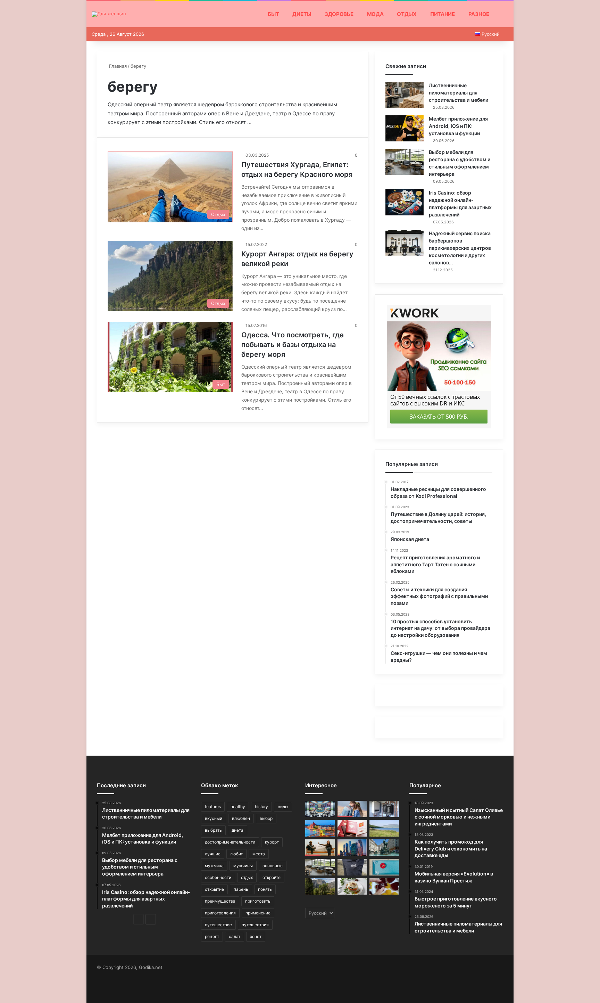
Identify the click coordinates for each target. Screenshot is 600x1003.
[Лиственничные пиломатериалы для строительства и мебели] (404, 95)
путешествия (255, 924)
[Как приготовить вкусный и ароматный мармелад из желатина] (384, 886)
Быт (273, 14)
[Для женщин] (109, 14)
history (261, 806)
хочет (255, 936)
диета (237, 830)
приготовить (257, 901)
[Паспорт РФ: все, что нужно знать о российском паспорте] (352, 828)
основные (272, 865)
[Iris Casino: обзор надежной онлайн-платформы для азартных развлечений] (404, 202)
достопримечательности (230, 842)
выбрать (213, 830)
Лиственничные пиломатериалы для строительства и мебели (458, 92)
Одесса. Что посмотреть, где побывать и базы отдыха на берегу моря (292, 345)
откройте (271, 877)
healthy (238, 806)
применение (257, 912)
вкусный (213, 818)
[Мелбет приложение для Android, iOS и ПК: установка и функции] (404, 128)
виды (283, 806)
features (213, 806)
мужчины (243, 865)
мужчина (214, 865)
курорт (272, 842)
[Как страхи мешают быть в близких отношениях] (320, 847)
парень (241, 889)
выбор (266, 818)
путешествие (218, 924)
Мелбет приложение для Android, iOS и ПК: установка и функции (458, 126)
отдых (247, 877)
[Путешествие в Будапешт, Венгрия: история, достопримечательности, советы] (320, 828)
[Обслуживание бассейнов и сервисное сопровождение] (384, 867)
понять (265, 889)
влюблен (241, 818)
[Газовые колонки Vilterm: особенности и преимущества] (384, 809)
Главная (117, 66)
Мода (375, 14)
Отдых (407, 14)
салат (234, 936)
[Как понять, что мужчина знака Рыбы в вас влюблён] (352, 809)
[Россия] (352, 847)
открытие (214, 889)
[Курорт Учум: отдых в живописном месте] (384, 828)
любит (236, 853)
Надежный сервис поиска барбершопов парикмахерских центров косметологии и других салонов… (460, 247)
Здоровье (339, 14)
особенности (218, 877)
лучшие (212, 853)
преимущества (220, 901)
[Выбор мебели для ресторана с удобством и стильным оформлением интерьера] (404, 162)
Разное (478, 14)
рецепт (212, 936)
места (258, 853)
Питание (442, 14)
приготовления (220, 912)
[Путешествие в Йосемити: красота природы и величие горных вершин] (320, 886)
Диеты (301, 14)
